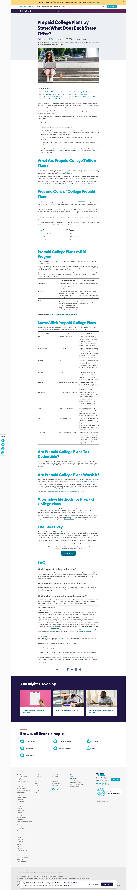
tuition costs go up (67, 173)
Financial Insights (20, 853)
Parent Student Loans (21, 799)
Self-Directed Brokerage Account (24, 821)
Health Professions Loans (22, 797)
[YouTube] (108, 784)
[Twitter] (72, 669)
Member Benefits (47, 6)
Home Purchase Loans (22, 814)
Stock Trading (20, 826)
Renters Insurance (21, 832)
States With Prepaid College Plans (51, 98)
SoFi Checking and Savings (23, 843)
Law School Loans (21, 794)
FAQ (73, 98)
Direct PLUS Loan (69, 519)
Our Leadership (38, 776)
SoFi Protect (19, 830)
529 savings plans (56, 261)
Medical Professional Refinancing (24, 783)
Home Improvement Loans (23, 804)
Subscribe (115, 779)
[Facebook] (68, 669)
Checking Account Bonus (22, 850)
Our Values (37, 779)
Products (30, 6)
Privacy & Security (56, 774)
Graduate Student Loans (22, 792)
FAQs (94, 614)
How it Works (37, 778)
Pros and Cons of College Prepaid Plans (53, 94)
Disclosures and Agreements (58, 778)
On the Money (38, 790)
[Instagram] (105, 784)
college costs (81, 201)
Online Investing (20, 819)
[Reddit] (80, 669)
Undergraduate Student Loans (23, 790)
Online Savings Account (22, 846)
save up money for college (88, 481)
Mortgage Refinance (21, 815)
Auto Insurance (20, 835)
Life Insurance (20, 837)
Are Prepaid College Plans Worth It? (82, 94)
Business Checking (21, 859)
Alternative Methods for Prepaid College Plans (84, 96)
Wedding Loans (20, 810)
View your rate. (95, 2)
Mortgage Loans (20, 812)
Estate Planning (20, 839)
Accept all (106, 884)
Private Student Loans (21, 788)
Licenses (54, 779)
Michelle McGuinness (49, 39)
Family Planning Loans (22, 806)
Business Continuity (56, 787)
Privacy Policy (67, 885)
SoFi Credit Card (20, 841)
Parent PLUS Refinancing (22, 781)
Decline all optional (94, 884)
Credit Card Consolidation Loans (24, 803)
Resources (57, 6)
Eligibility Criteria (56, 783)
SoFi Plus (37, 6)
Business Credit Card (21, 861)
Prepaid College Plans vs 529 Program (52, 96)
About (63, 6)
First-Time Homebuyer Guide (76, 784)
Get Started (111, 6)
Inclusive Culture (38, 787)
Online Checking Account (22, 844)
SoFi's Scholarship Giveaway (76, 788)
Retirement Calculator (74, 786)
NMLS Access (55, 781)
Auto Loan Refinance (21, 817)
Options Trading (20, 828)
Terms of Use (55, 776)
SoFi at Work (20, 855)
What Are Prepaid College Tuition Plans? (53, 92)
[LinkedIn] (76, 669)
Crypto (18, 852)
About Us (37, 774)
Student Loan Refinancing (22, 776)
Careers (36, 785)
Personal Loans (20, 801)
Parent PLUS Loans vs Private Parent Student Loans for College (65, 491)
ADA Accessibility (56, 785)
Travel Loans (19, 808)
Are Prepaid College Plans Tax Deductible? (83, 92)
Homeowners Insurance (22, 833)
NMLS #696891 (61, 638)
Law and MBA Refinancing (22, 784)
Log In (103, 6)
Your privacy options (60, 789)
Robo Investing (20, 823)
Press (36, 781)
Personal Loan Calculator (75, 782)
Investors (37, 783)
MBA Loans (19, 795)
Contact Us (37, 789)
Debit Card (19, 848)
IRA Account (19, 824)
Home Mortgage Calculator (76, 780)
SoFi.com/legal (48, 640)
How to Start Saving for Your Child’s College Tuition (62, 314)
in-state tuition (90, 183)
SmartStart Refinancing (22, 786)
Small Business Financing (22, 857)
